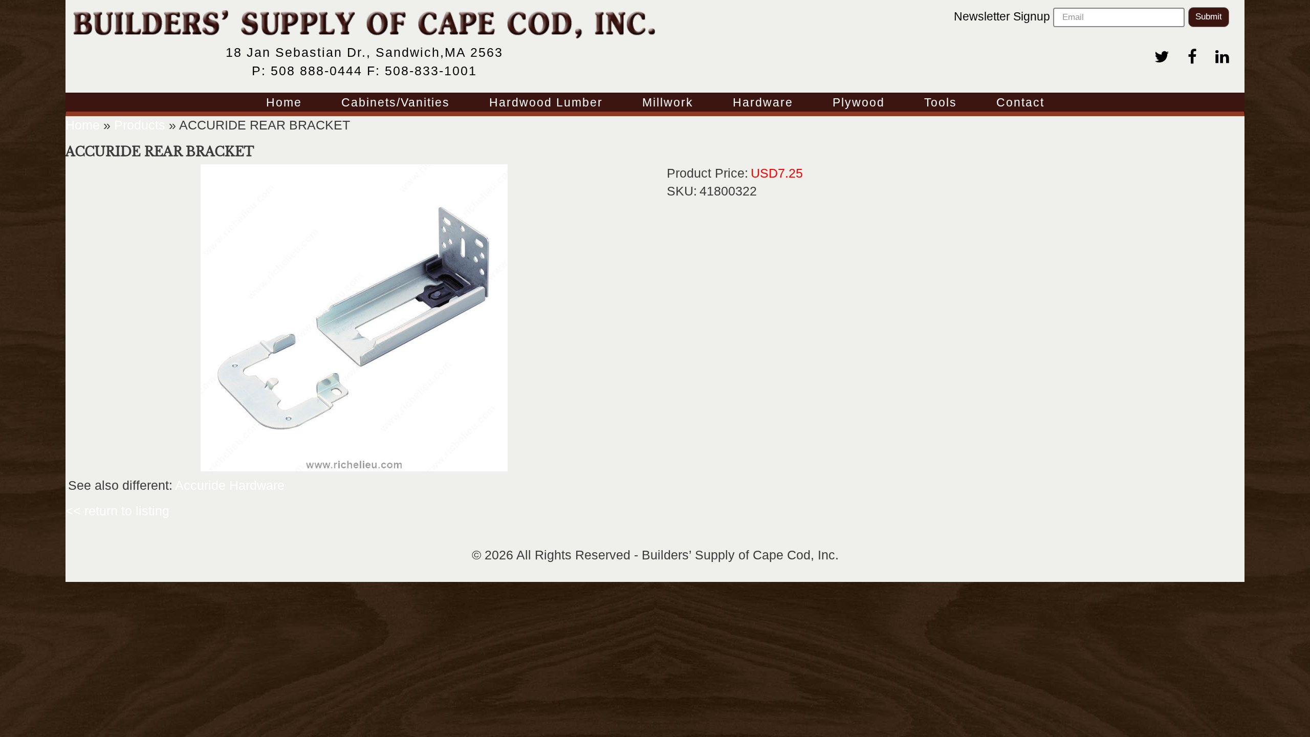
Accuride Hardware (230, 485)
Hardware (763, 103)
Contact (1020, 103)
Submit (1208, 16)
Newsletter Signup (1003, 16)
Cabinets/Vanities (395, 103)
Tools (940, 103)
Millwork (667, 103)
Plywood (859, 103)
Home (284, 103)
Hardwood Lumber (546, 103)
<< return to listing (117, 511)
